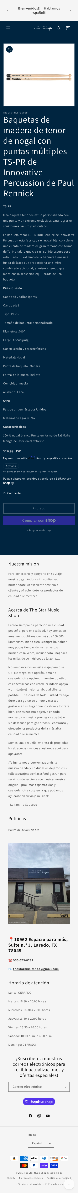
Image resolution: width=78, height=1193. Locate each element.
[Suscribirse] (64, 1087)
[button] (8, 28)
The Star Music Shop (35, 1172)
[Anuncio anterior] (7, 10)
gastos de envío (14, 471)
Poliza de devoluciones (23, 830)
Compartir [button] (14, 493)
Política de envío (54, 1184)
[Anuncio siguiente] (70, 10)
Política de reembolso (31, 1177)
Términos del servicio (30, 1184)
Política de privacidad (59, 1177)
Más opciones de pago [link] (39, 530)
